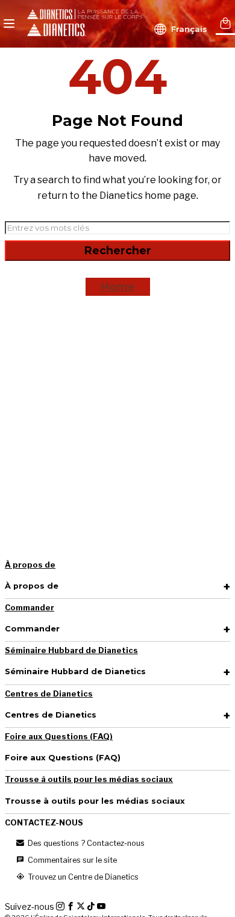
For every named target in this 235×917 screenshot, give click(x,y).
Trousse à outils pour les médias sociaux (89, 779)
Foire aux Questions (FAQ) (59, 736)
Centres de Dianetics (49, 693)
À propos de (30, 564)
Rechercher (117, 250)
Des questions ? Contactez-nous (85, 843)
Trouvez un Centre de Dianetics (82, 876)
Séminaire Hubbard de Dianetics (71, 650)
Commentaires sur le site (71, 860)
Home (118, 286)
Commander (29, 607)
